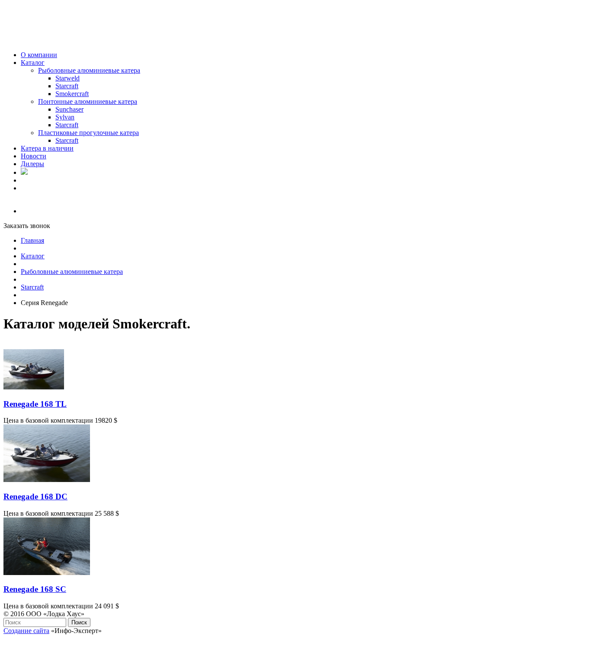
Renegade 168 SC (34, 589)
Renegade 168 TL (35, 403)
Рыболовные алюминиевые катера (72, 271)
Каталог (33, 256)
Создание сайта (26, 630)
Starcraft (32, 287)
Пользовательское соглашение (48, 638)
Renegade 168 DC (35, 496)
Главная (32, 240)
